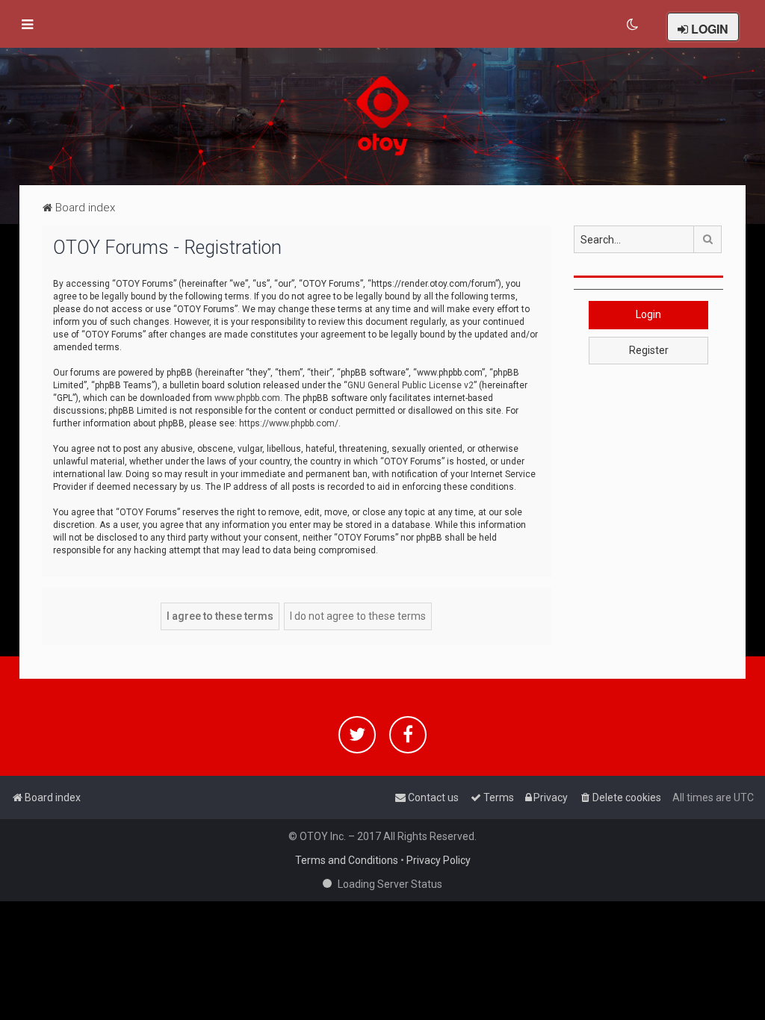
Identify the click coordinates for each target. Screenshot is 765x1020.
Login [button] (648, 314)
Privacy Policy (438, 860)
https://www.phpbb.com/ (288, 423)
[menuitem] (633, 25)
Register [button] (649, 350)
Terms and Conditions (346, 860)
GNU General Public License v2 (410, 385)
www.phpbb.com (247, 398)
